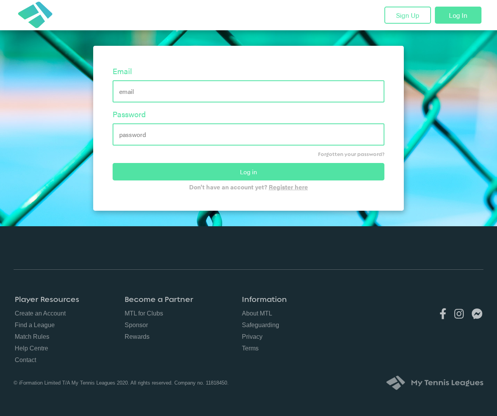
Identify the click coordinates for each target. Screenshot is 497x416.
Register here (288, 186)
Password (129, 114)
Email (122, 70)
